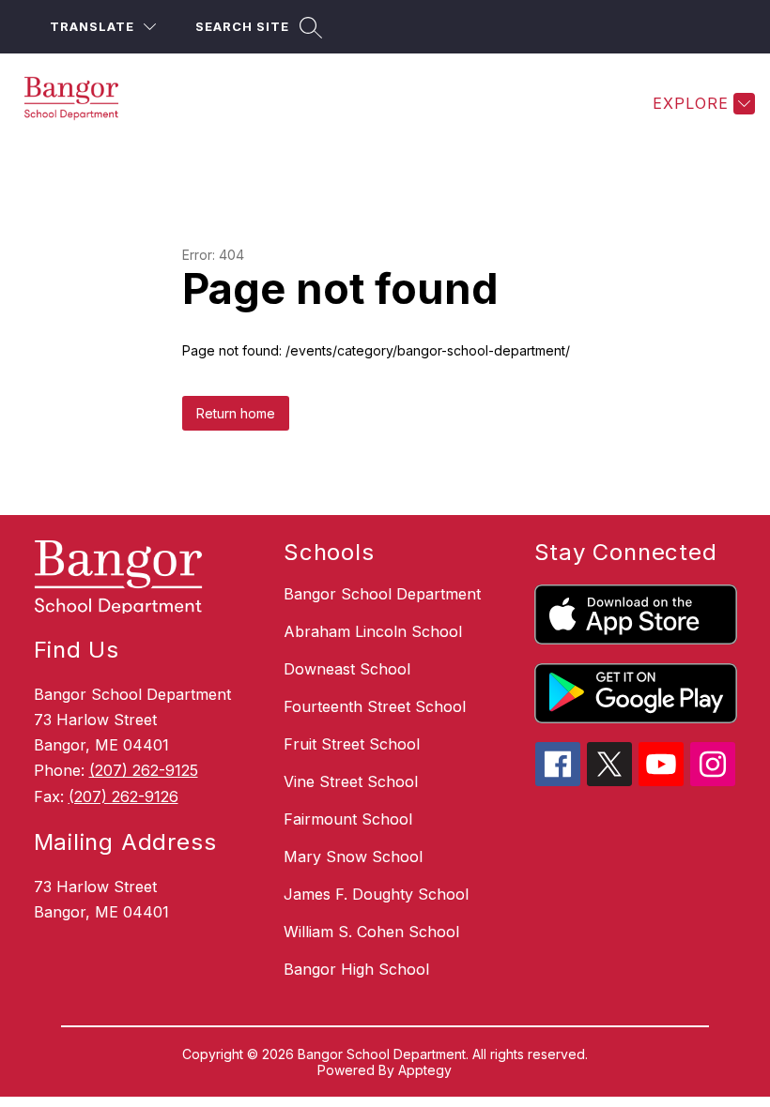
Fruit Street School (352, 744)
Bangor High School (356, 969)
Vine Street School (351, 781)
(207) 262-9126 (123, 796)
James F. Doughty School (376, 894)
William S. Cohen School (371, 931)
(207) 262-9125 (143, 770)
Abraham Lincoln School (373, 631)
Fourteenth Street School (375, 706)
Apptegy (425, 1070)
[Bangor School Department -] (83, 103)
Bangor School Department (382, 593)
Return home (235, 413)
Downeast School (347, 669)
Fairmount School (348, 819)
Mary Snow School (353, 856)
